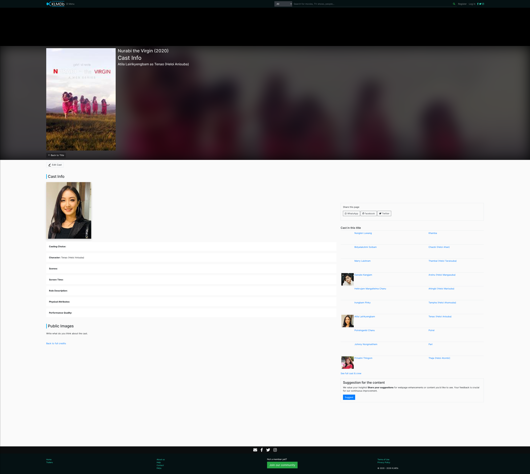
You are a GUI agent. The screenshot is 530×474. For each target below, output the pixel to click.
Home (48, 459)
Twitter (385, 213)
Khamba (433, 233)
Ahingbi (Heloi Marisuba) (441, 288)
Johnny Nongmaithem (365, 344)
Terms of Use (383, 459)
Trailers (49, 462)
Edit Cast (56, 164)
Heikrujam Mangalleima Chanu (370, 288)
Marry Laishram (362, 260)
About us (161, 459)
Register (462, 3)
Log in (472, 3)
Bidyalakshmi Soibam (365, 247)
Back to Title (57, 155)
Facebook (369, 213)
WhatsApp (352, 213)
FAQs (159, 468)
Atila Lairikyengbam (364, 316)
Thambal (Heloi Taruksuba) (443, 260)
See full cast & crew (351, 373)
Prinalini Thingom (363, 358)
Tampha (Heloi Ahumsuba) (442, 302)
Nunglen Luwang (363, 233)
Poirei (431, 330)
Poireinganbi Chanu (364, 330)
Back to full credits (56, 343)
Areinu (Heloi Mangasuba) (442, 274)
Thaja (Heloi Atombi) (439, 358)
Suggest (349, 397)
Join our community (282, 465)
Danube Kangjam (363, 274)
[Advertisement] (265, 26)
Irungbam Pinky (362, 302)
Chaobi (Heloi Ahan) (439, 247)
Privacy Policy (383, 462)
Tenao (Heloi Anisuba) (440, 316)
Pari (431, 344)
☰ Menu (70, 3)
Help (159, 462)
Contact (160, 465)
